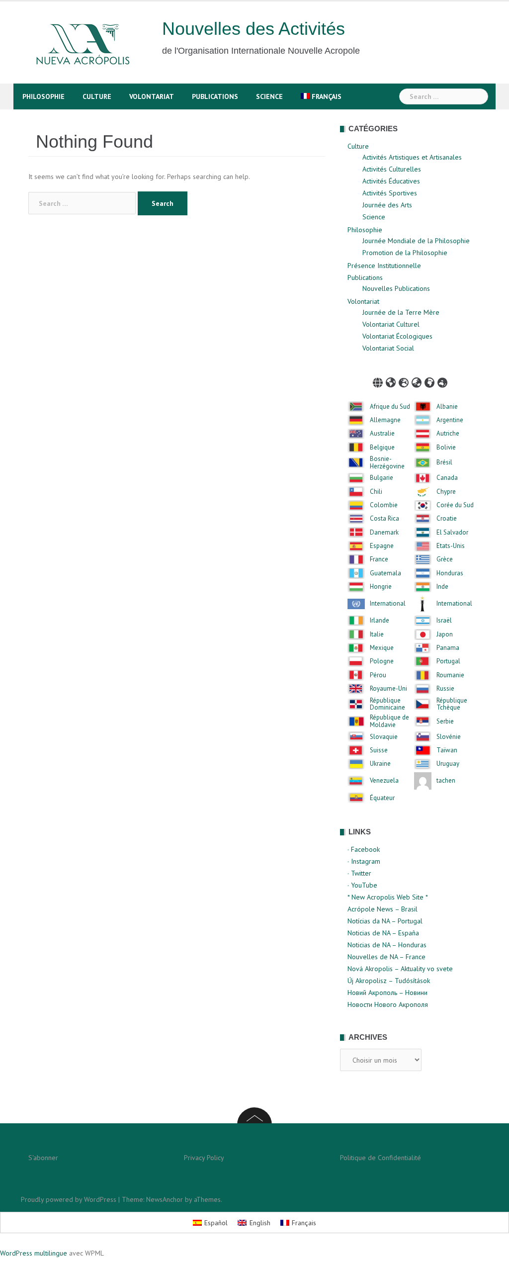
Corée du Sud (455, 505)
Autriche (447, 433)
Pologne (382, 661)
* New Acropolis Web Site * (387, 897)
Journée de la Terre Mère (400, 312)
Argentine (449, 420)
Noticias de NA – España (383, 932)
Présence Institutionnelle (384, 265)
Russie (445, 688)
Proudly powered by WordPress (68, 1199)
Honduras (449, 573)
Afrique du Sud (390, 406)
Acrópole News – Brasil (382, 909)
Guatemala (385, 573)
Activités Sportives (389, 192)
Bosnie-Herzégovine (387, 462)
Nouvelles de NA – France (386, 956)
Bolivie (446, 447)
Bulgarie (381, 477)
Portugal (448, 661)
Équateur (382, 798)
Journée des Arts (387, 204)
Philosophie (43, 96)
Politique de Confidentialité (380, 1157)
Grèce (444, 559)
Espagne (382, 546)
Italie (377, 634)
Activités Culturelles (391, 169)
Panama (447, 647)
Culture (97, 96)
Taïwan (446, 750)
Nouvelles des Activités (253, 28)
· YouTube (362, 885)
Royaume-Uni (388, 688)
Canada (447, 477)
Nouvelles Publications (396, 288)
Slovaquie (384, 736)
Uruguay (447, 763)
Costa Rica (384, 518)
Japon (444, 634)
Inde (442, 586)
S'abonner (43, 1157)
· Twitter (359, 873)
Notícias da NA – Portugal (385, 920)
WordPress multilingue (33, 1253)
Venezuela (384, 780)
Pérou (378, 675)
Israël (444, 620)
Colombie (384, 505)
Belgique (382, 447)
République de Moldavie (389, 721)
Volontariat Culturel (391, 324)
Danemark (384, 532)
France (379, 559)
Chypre (446, 491)
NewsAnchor (164, 1199)
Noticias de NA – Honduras (386, 944)
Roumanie (450, 675)
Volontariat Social (388, 348)
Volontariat (151, 96)
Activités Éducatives (391, 181)
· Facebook (363, 849)
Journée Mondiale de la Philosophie (416, 240)
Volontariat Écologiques (397, 336)
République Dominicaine (387, 704)
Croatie (446, 518)
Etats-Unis (450, 546)
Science (269, 96)
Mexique (382, 647)
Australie (382, 433)
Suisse (379, 750)
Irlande (379, 620)
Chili (376, 491)
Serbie (445, 721)
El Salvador (452, 532)
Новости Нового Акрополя (387, 1004)
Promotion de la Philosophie (404, 252)
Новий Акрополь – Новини (387, 992)
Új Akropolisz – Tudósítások (388, 980)
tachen (445, 780)
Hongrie (381, 586)
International (388, 603)
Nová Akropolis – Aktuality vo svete (400, 968)
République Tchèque (451, 704)
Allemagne (385, 420)
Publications (215, 96)
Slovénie (448, 736)
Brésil (444, 462)
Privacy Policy (204, 1157)
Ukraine (380, 763)
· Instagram (363, 861)
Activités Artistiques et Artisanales (412, 157)
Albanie (447, 406)
